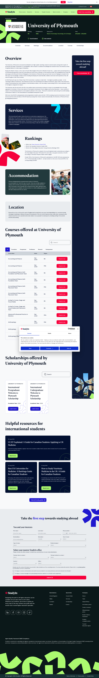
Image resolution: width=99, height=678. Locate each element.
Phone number (66, 530)
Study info (29, 12)
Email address (16, 537)
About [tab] (69, 333)
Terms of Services (70, 676)
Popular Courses (46, 12)
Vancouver (36, 7)
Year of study (66, 537)
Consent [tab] (29, 333)
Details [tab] (49, 333)
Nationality (41, 537)
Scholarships (69, 601)
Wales (51, 599)
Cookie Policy (90, 676)
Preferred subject (55, 543)
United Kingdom (53, 596)
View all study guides (37, 500)
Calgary (29, 7)
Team (83, 599)
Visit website (47, 38)
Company (65, 12)
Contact (73, 12)
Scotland (52, 601)
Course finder (69, 596)
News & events (56, 12)
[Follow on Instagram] (24, 612)
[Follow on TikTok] (29, 612)
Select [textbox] (64, 539)
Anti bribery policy (86, 604)
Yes (63, 2)
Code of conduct (86, 607)
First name (16, 530)
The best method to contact (58, 555)
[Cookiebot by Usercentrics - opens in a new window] (69, 329)
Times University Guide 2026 (39, 144)
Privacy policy (81, 676)
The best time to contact (19, 555)
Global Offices (85, 601)
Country (15, 561)
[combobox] (65, 533)
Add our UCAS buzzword (27, 6)
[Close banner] (77, 328)
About (84, 596)
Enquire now (62, 259)
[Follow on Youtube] (18, 612)
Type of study (16, 543)
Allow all (69, 348)
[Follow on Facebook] (13, 612)
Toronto (25, 7)
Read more (13, 456)
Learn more (13, 409)
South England (34, 38)
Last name (41, 530)
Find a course (22, 12)
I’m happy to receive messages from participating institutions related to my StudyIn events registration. (38, 573)
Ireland (51, 604)
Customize (48, 348)
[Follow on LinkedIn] (7, 612)
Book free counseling (84, 12)
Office (40, 561)
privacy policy (81, 567)
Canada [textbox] (40, 539)
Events (67, 604)
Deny (30, 348)
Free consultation (82, 73)
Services (37, 12)
